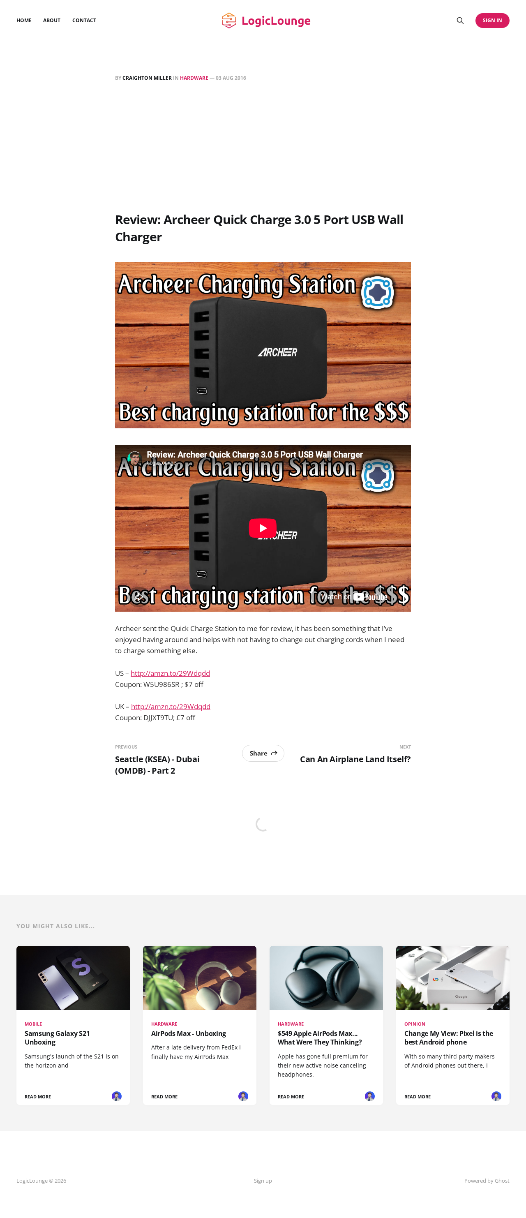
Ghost (502, 1180)
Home (24, 20)
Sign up (263, 1180)
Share (259, 753)
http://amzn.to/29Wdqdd (170, 673)
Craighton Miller (147, 77)
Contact (84, 20)
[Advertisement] (263, 148)
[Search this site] (460, 20)
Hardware (194, 77)
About (51, 20)
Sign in (492, 20)
